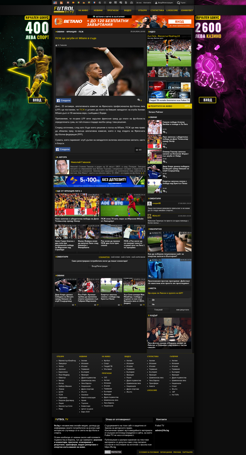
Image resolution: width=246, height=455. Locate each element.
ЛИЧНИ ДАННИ (166, 452)
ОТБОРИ (60, 357)
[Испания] (73, 2)
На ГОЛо (175, 395)
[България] (89, 2)
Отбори (142, 10)
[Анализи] (126, 2)
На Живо (83, 10)
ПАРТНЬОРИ (187, 452)
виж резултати (182, 310)
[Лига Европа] (110, 2)
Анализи (84, 395)
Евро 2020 (85, 412)
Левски (61, 389)
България (85, 372)
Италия (84, 366)
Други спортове (87, 389)
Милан (61, 381)
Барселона (63, 372)
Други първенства (88, 378)
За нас (139, 3)
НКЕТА (152, 288)
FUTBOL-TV (156, 233)
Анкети (152, 386)
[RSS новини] (61, 2)
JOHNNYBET (187, 10)
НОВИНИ (83, 357)
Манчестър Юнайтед (67, 361)
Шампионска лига (88, 381)
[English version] (55, 2)
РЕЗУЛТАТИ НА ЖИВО (161, 106)
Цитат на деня (87, 409)
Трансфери (153, 383)
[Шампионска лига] (105, 2)
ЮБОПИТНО (155, 229)
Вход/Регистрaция (99, 266)
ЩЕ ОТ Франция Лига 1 (69, 191)
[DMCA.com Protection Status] (113, 453)
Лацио (61, 403)
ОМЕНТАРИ (154, 198)
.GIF (173, 392)
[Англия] (68, 2)
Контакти (147, 3)
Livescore (172, 10)
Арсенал (62, 369)
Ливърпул (63, 363)
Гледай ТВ (108, 366)
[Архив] (131, 2)
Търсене (84, 403)
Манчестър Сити (65, 406)
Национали (86, 386)
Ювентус (62, 378)
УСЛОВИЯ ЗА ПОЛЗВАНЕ (149, 452)
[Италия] (78, 2)
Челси (61, 366)
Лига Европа (86, 383)
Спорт (106, 363)
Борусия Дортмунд (66, 400)
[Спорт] (120, 2)
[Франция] (94, 2)
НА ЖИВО (106, 357)
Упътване (108, 369)
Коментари (85, 406)
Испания (84, 363)
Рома (61, 409)
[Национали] (115, 2)
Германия (85, 369)
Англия (84, 361)
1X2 (105, 377)
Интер (61, 383)
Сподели (65, 100)
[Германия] (84, 2)
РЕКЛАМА (177, 452)
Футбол (107, 361)
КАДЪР (152, 315)
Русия (129, 378)
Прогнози (112, 10)
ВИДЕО (128, 357)
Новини (98, 10)
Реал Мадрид (64, 375)
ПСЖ (82, 109)
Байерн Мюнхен (65, 386)
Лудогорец (63, 398)
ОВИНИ (60, 275)
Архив (83, 400)
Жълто (84, 392)
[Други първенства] (99, 2)
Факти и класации (88, 398)
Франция (85, 375)
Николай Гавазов (81, 162)
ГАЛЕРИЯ (174, 357)
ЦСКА (61, 392)
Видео (127, 10)
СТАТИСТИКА (153, 357)
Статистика (157, 10)
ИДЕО (151, 32)
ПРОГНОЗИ (107, 373)
